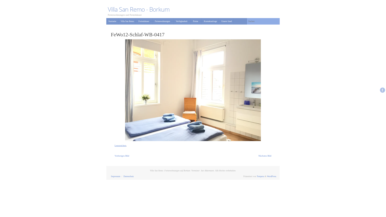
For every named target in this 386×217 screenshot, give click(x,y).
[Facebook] (382, 90)
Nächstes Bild (264, 156)
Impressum (115, 176)
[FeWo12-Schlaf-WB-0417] (193, 90)
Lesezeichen (120, 145)
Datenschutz (128, 176)
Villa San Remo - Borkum (138, 9)
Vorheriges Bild (122, 156)
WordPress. (272, 176)
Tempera (260, 176)
